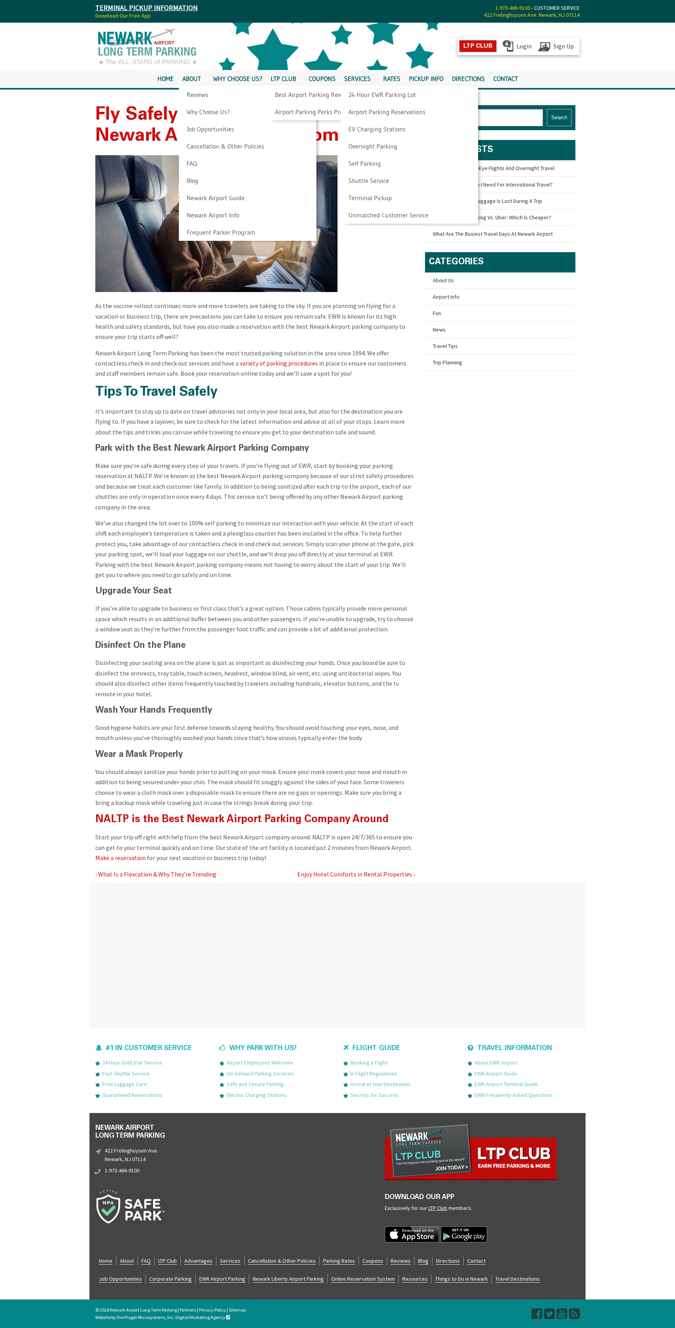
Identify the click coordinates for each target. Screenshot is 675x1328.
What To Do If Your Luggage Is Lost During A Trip (487, 200)
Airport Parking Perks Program (316, 112)
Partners (188, 1310)
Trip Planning (447, 362)
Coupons (322, 78)
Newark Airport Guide (216, 198)
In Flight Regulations (373, 1073)
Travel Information (514, 1048)
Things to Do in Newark (461, 1278)
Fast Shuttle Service (126, 1073)
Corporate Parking (170, 1278)
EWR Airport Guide (496, 1073)
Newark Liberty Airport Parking (288, 1278)
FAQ (192, 163)
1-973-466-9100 (512, 7)
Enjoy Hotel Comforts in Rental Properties (354, 874)
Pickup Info (426, 78)
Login (524, 46)
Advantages (198, 1260)
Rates (391, 78)
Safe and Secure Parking (255, 1084)
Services (357, 78)
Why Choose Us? (208, 112)
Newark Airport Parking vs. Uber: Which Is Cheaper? (492, 217)
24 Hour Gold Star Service (132, 1062)
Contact (505, 78)
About (191, 78)
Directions (468, 78)
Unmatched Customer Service (388, 215)
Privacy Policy (212, 1310)
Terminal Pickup (370, 198)
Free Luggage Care (124, 1084)
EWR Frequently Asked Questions (514, 1095)
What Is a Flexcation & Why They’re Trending (157, 874)
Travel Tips (445, 345)
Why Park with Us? (263, 1048)
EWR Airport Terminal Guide (506, 1084)
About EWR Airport (496, 1062)
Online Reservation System (363, 1278)
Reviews (197, 95)
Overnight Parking (372, 146)
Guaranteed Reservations (132, 1095)
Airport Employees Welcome (260, 1062)
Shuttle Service (368, 181)
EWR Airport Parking (222, 1278)
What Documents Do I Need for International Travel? (493, 184)
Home (165, 78)
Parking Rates (339, 1260)
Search (559, 117)
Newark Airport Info (213, 215)
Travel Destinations (517, 1278)
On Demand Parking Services (260, 1073)
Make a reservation (120, 858)
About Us (443, 280)
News (439, 329)
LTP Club (283, 78)
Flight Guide (376, 1048)
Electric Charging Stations (257, 1095)
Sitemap (237, 1310)
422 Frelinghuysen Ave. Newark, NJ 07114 (532, 14)
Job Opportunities (210, 129)
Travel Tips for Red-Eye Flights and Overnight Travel (493, 168)
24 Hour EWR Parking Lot (382, 95)
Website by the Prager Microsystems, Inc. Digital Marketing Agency (160, 1317)
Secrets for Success (374, 1095)
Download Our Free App (123, 15)
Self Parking (364, 163)
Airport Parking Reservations (386, 112)
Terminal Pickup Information (146, 7)
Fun (437, 313)
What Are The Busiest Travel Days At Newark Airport (493, 233)
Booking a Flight (369, 1062)
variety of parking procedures (279, 363)
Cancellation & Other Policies (225, 146)
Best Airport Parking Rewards (314, 95)
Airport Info (446, 296)
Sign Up (564, 46)
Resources (415, 1278)
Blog (192, 181)
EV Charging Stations (376, 129)
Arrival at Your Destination (380, 1084)
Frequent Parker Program (221, 232)
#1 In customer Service (149, 1048)
